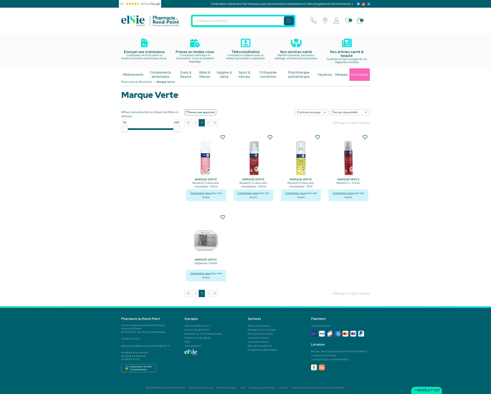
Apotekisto (318, 387)
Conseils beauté (258, 341)
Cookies (283, 387)
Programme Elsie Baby (262, 349)
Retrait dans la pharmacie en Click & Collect (339, 351)
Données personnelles (262, 387)
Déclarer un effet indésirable (203, 333)
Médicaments (133, 74)
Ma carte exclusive (260, 345)
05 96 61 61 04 (130, 338)
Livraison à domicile (323, 355)
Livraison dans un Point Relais (330, 359)
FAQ (187, 341)
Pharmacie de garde (197, 337)
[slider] (124, 129)
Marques (341, 74)
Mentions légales (226, 387)
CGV (242, 387)
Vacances (325, 74)
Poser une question (197, 329)
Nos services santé (260, 333)
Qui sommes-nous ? (198, 325)
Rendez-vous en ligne (262, 329)
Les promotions (258, 337)
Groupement (193, 345)
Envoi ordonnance (259, 325)
